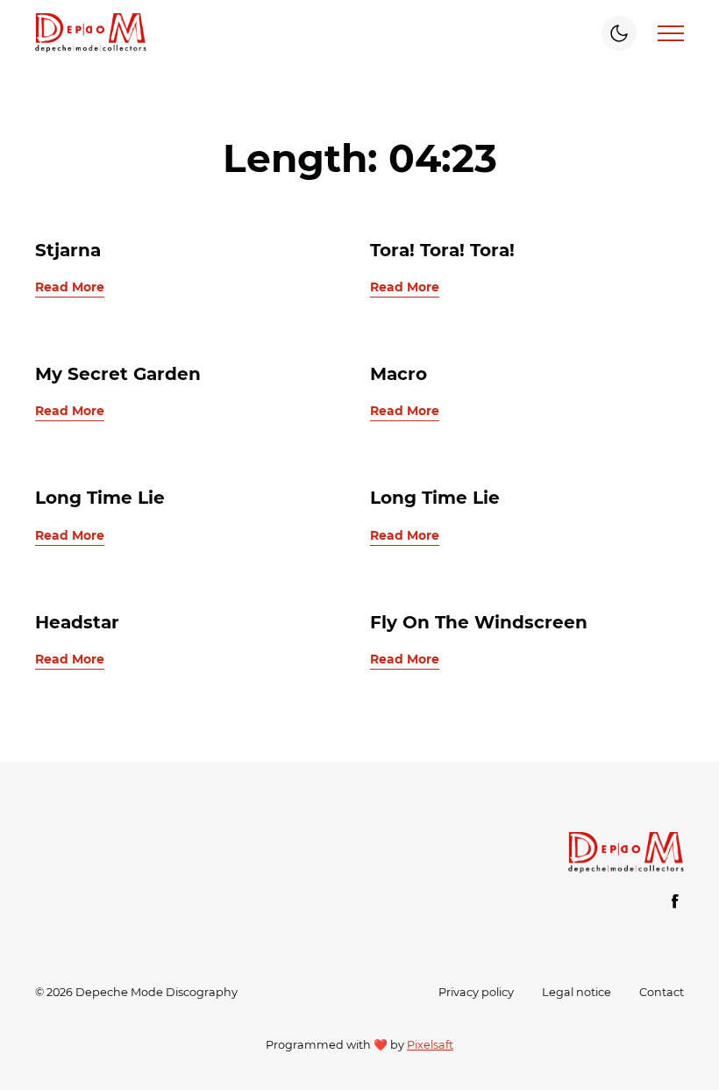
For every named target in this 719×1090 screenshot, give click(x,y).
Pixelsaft (430, 1044)
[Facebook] (675, 901)
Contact (661, 992)
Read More (69, 287)
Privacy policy (476, 992)
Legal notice (576, 992)
